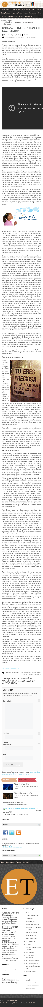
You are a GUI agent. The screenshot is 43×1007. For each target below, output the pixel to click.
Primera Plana (12, 16)
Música (21, 16)
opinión (11, 947)
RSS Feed (18, 833)
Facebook (5, 833)
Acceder (28, 980)
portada (33, 37)
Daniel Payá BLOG (32, 922)
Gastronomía (26, 9)
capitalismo (15, 673)
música (10, 944)
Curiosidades (6, 921)
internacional (5, 936)
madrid (14, 939)
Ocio (7, 947)
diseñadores (6, 923)
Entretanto (7, 24)
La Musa (28, 944)
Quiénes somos (10, 862)
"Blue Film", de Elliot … (23, 784)
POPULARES (23, 779)
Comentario (7, 700)
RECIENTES (7, 779)
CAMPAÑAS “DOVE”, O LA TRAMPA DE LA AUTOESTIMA (21, 29)
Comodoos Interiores (32, 916)
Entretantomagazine (11, 1000)
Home (3, 9)
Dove (22, 673)
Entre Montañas (31, 935)
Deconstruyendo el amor (13, 37)
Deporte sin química (32, 924)
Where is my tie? (31, 971)
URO (16, 959)
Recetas (18, 23)
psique (31, 674)
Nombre (6, 733)
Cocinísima (29, 913)
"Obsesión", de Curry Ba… (24, 793)
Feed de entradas (31, 983)
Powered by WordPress (13, 1003)
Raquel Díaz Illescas (8, 952)
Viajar (39, 9)
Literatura (6, 938)
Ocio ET (9, 9)
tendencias (6, 959)
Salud (4, 957)
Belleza (8, 673)
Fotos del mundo (31, 938)
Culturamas (12, 919)
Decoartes (16, 9)
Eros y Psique (5, 13)
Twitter (12, 833)
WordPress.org (30, 989)
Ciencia (3, 16)
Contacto (18, 862)
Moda (33, 9)
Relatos (13, 954)
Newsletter (26, 862)
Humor (11, 934)
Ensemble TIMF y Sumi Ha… (13, 802)
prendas (11, 949)
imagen (34, 673)
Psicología (13, 950)
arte (17, 913)
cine (11, 915)
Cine (39, 13)
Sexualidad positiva (32, 963)
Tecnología (11, 957)
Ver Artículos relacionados (10, 669)
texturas (12, 958)
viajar (8, 960)
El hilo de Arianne (31, 932)
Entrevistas (28, 16)
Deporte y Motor (16, 13)
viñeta (13, 961)
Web (4, 754)
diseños (13, 923)
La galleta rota (30, 941)
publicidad (37, 674)
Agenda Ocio (7, 23)
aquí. (16, 983)
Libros (12, 936)
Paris (16, 947)
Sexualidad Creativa (32, 960)
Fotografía (6, 931)
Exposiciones (7, 929)
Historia (5, 934)
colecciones (5, 917)
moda (4, 945)
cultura (4, 919)
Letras (26, 13)
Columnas (32, 13)
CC (27, 35)
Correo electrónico (7, 744)
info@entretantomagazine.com (12, 847)
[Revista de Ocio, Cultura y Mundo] (21, 4)
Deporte (14, 921)
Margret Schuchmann (9, 942)
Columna (13, 917)
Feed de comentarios (32, 986)
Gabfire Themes (33, 1003)
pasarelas (5, 948)
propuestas (5, 950)
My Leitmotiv (30, 952)
